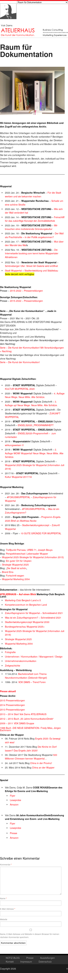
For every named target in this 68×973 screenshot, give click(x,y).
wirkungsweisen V (14, 445)
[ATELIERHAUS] (8, 22)
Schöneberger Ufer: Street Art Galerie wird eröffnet (31, 266)
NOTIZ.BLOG (13, 957)
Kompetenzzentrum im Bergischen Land (26, 604)
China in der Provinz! (41, 763)
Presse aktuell (8, 691)
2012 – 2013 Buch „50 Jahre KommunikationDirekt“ (27, 718)
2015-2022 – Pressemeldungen (26, 290)
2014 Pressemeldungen (12, 705)
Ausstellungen (47, 957)
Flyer (12, 795)
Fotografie (10, 652)
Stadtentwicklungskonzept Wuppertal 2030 (27, 622)
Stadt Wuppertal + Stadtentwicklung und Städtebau (31, 270)
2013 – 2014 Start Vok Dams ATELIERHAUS (23, 714)
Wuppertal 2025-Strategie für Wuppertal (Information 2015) (33, 557)
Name (3, 898)
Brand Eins (7, 572)
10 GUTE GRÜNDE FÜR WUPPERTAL (41, 533)
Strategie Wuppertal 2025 (15, 564)
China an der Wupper (43, 767)
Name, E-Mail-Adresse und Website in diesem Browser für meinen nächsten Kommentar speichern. (29, 935)
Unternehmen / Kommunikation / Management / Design (34, 656)
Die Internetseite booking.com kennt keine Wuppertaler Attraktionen (31, 253)
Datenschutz (45, 961)
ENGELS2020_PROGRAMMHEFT (36, 425)
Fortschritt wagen (15, 575)
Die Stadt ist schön (16, 568)
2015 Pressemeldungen (12, 700)
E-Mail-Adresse (7, 908)
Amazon (14, 804)
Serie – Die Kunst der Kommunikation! (20, 362)
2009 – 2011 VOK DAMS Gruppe (17, 723)
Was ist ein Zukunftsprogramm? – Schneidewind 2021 (33, 617)
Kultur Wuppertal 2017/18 (18, 476)
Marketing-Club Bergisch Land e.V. (23, 600)
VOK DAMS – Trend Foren (32, 682)
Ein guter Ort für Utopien (19, 560)
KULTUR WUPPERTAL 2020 (20, 388)
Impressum (26, 961)
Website (3, 919)
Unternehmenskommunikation (20, 661)
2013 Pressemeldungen (12, 709)
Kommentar (6, 864)
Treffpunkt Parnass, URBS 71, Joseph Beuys (29, 549)
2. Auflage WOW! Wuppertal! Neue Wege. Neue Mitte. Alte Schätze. (34, 453)
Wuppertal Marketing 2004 (16, 579)
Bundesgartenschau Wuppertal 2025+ (25, 626)
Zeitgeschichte (12, 665)
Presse (13, 833)
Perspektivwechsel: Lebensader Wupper (27, 553)
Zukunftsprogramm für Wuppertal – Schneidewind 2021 (34, 613)
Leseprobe (15, 800)
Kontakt (10, 961)
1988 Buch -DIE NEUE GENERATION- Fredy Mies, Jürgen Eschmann (30, 729)
